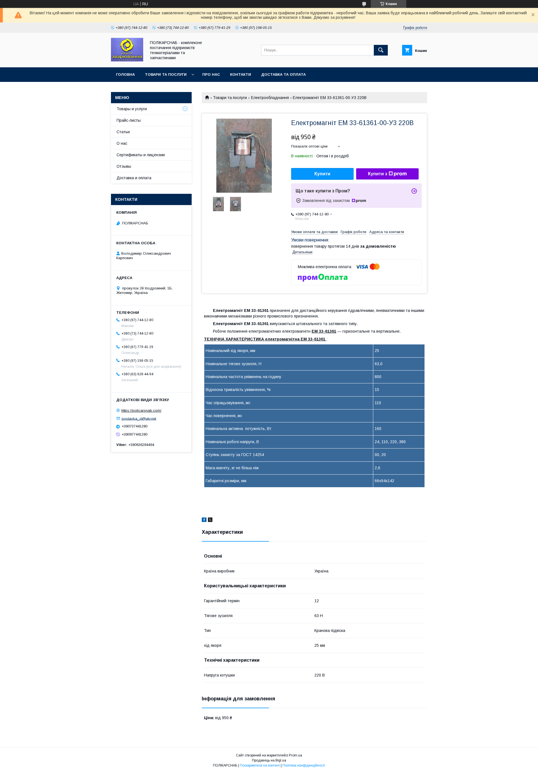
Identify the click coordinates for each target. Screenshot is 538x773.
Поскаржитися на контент (260, 765)
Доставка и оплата (134, 178)
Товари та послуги (166, 74)
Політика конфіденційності (303, 765)
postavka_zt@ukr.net (139, 418)
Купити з (377, 173)
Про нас (211, 74)
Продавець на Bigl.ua (269, 760)
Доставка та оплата (283, 74)
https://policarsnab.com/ (141, 410)
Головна (125, 74)
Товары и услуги (132, 109)
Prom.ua (295, 755)
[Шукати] (381, 50)
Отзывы (124, 166)
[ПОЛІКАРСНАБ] (127, 60)
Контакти (240, 74)
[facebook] (204, 520)
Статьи (123, 132)
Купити (322, 173)
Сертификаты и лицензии (141, 155)
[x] (210, 520)
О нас (122, 143)
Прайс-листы (129, 120)
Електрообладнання (270, 97)
